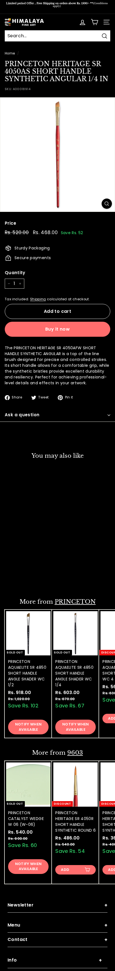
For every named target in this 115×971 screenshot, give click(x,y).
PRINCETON (75, 601)
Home (10, 53)
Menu (57, 925)
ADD (18, 578)
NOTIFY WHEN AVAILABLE (28, 727)
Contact (57, 939)
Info (55, 960)
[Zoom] (107, 204)
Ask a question (22, 415)
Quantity (15, 273)
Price (10, 223)
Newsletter (57, 905)
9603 (75, 752)
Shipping (38, 299)
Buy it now (57, 329)
